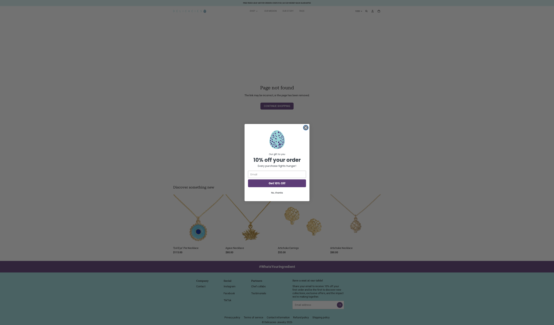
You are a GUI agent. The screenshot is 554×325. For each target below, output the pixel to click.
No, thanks (277, 192)
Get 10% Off (277, 183)
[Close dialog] (305, 127)
